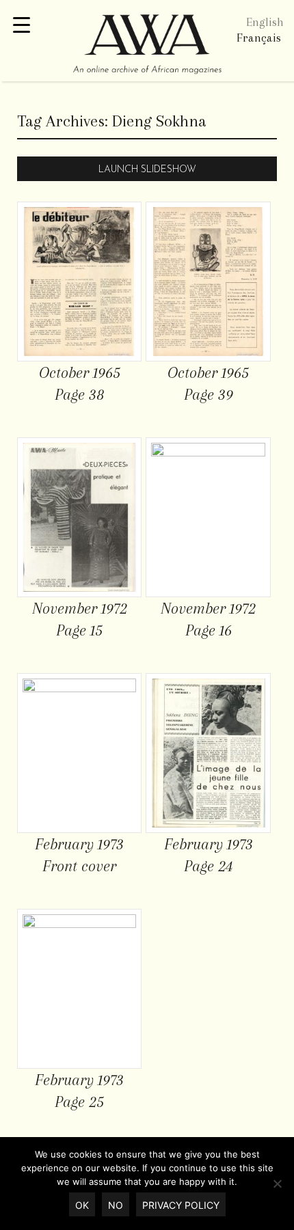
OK (82, 1205)
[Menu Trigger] (21, 25)
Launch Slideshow (147, 170)
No (115, 1205)
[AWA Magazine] (147, 46)
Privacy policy (180, 1205)
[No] (277, 1183)
